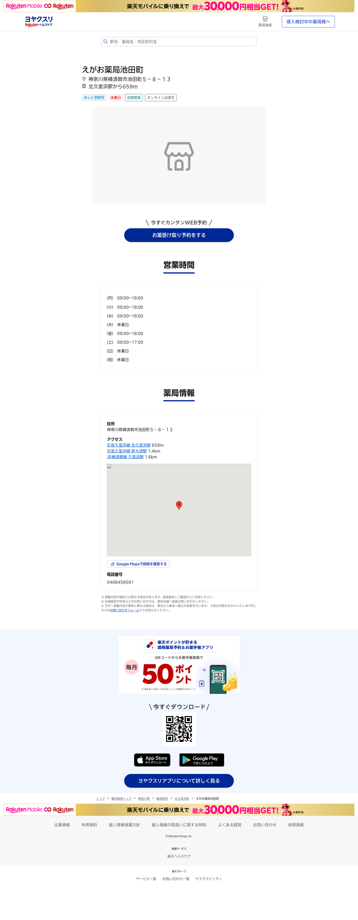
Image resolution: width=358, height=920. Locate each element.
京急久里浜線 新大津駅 (127, 451)
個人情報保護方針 (124, 825)
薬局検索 (265, 25)
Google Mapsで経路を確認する (141, 564)
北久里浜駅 (182, 798)
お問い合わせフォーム (124, 610)
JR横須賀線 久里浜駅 (125, 457)
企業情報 (62, 825)
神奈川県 (144, 798)
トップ (100, 798)
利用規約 (89, 825)
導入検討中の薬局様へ (308, 21)
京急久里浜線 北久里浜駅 (129, 445)
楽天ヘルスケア (179, 856)
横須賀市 (162, 798)
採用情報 (296, 825)
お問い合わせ (264, 825)
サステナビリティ (208, 879)
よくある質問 (229, 825)
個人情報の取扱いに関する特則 (179, 825)
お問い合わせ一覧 (175, 879)
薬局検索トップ (121, 798)
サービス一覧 (146, 879)
